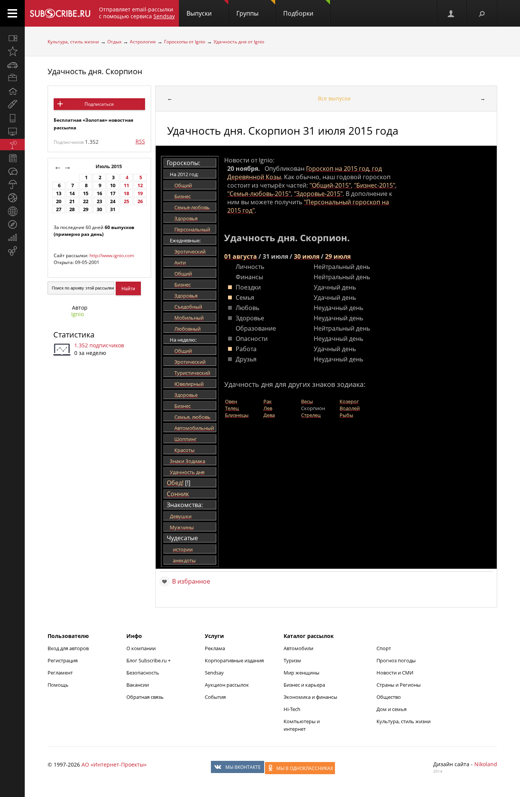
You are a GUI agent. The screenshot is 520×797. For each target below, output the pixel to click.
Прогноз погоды (396, 660)
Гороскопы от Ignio (184, 41)
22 (85, 201)
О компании (141, 648)
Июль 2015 (109, 166)
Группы (247, 13)
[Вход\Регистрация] (451, 13)
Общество (388, 697)
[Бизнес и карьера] (12, 78)
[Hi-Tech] (12, 118)
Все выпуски (334, 98)
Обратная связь (145, 697)
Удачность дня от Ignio (239, 41)
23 (99, 201)
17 (112, 193)
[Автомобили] (12, 64)
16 (99, 193)
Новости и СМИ (394, 672)
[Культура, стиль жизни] (12, 144)
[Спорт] (12, 198)
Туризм (292, 660)
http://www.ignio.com (111, 255)
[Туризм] (12, 224)
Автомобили (298, 648)
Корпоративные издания (234, 660)
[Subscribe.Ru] (60, 13)
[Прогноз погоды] (12, 184)
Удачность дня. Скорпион (95, 71)
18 (126, 193)
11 (126, 185)
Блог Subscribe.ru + (149, 660)
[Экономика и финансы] (12, 237)
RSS (140, 141)
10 (112, 185)
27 (58, 209)
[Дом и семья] (12, 91)
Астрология (143, 41)
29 (85, 209)
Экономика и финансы (310, 697)
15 (85, 193)
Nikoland (485, 764)
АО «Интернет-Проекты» (114, 764)
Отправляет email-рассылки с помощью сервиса (137, 13)
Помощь (58, 684)
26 (140, 201)
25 (126, 201)
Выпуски (199, 13)
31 (112, 209)
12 (140, 185)
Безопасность (142, 672)
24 (112, 201)
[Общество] (12, 171)
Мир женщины (301, 672)
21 (72, 201)
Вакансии (137, 684)
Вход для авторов (68, 648)
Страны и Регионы (398, 684)
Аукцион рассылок (227, 684)
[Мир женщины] (12, 104)
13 (58, 193)
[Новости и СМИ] (12, 158)
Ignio (77, 314)
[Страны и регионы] (12, 211)
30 (99, 209)
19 (140, 193)
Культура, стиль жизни (73, 41)
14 (72, 193)
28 (72, 209)
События (215, 697)
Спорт (383, 648)
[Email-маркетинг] (12, 251)
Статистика (73, 334)
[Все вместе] (12, 38)
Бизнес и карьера (304, 684)
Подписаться (99, 104)
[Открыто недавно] (12, 51)
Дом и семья (391, 709)
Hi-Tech (292, 709)
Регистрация (63, 660)
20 (58, 201)
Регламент (60, 672)
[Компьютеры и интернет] (12, 131)
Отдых (114, 41)
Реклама (215, 648)
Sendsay (214, 672)
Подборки (298, 13)
